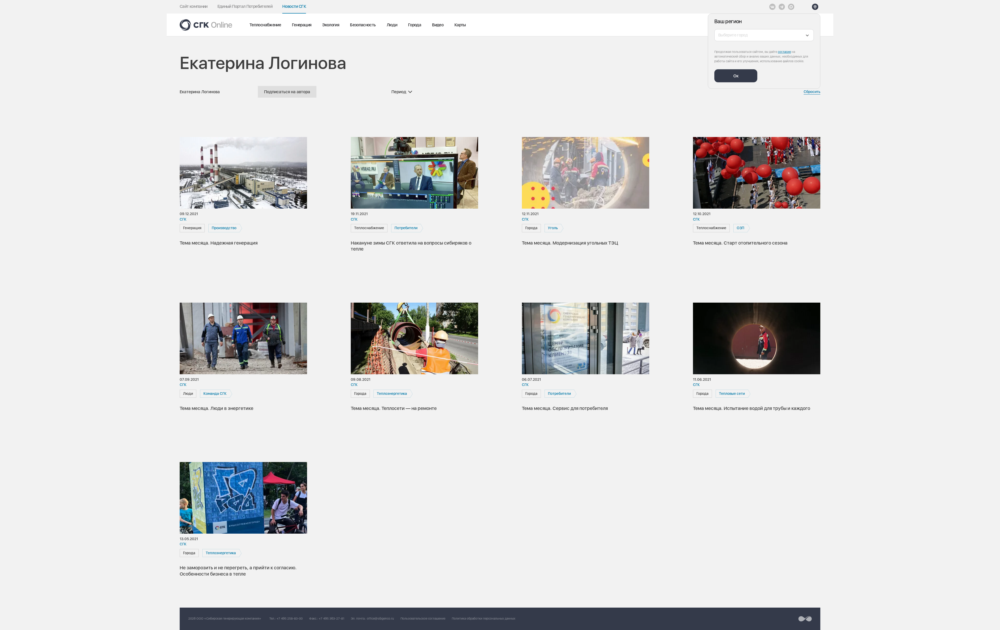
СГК (183, 219)
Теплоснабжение (265, 24)
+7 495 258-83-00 (290, 618)
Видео (437, 24)
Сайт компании (194, 6)
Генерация (301, 24)
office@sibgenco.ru (380, 618)
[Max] (791, 7)
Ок (736, 75)
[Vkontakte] (772, 7)
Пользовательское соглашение (423, 618)
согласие (784, 52)
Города (414, 24)
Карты (460, 24)
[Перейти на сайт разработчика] (805, 618)
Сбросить (812, 92)
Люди (392, 24)
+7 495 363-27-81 (331, 618)
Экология (330, 24)
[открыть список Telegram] (782, 7)
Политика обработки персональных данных (483, 618)
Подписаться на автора (287, 91)
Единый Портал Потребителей (244, 6)
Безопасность (363, 24)
